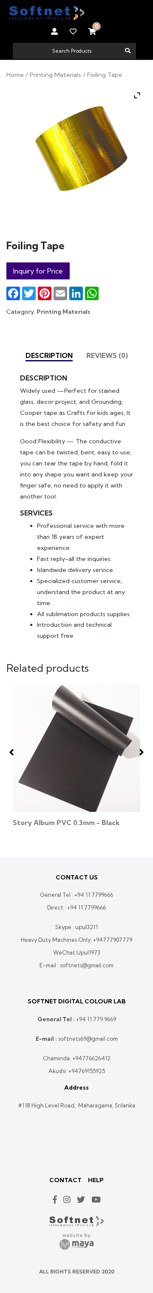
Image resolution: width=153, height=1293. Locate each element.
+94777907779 (112, 939)
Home (15, 74)
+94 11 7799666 (93, 894)
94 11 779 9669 (97, 1019)
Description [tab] (49, 355)
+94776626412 (91, 1058)
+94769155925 (86, 1071)
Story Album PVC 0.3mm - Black (66, 822)
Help (96, 1180)
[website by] (77, 1244)
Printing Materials (55, 74)
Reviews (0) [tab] (107, 355)
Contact (65, 1180)
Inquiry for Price (38, 271)
